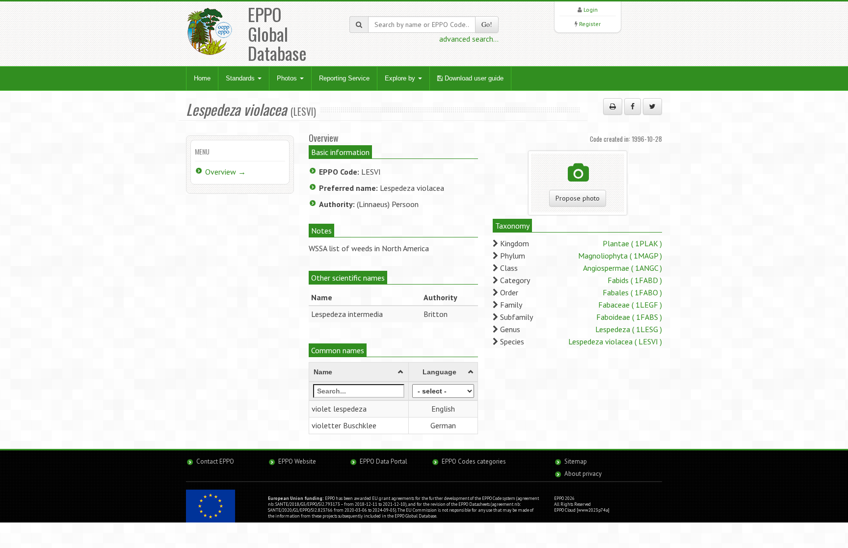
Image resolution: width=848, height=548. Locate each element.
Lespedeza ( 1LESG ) (628, 329)
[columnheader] (359, 372)
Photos (288, 78)
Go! (486, 24)
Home (202, 78)
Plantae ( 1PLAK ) (632, 243)
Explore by (401, 78)
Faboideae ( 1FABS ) (629, 317)
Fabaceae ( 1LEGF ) (630, 305)
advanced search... (469, 39)
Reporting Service (344, 78)
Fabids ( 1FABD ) (635, 280)
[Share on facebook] (632, 106)
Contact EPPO (215, 461)
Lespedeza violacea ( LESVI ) (615, 341)
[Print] (612, 106)
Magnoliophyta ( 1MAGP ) (620, 256)
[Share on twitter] (652, 106)
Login (590, 9)
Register (590, 23)
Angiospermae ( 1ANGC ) (622, 268)
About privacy (583, 474)
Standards (241, 78)
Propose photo (578, 198)
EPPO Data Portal (383, 461)
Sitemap (575, 461)
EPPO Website (297, 461)
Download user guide (473, 78)
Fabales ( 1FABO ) (632, 292)
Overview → (225, 172)
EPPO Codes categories (474, 461)
